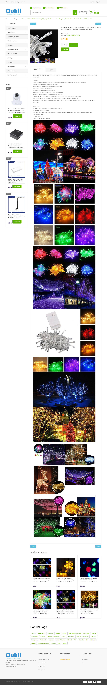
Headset (94, 633)
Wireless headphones (53, 636)
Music (63, 636)
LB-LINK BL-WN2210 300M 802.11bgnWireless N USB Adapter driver (15, 180)
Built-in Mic (86, 633)
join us (14, 666)
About (12, 2)
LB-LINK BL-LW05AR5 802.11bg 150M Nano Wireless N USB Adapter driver (16, 216)
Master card (95, 682)
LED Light (15, 19)
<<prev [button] (33, 24)
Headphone (34, 640)
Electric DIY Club (12, 53)
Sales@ (49, 8)
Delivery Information (43, 659)
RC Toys (10, 62)
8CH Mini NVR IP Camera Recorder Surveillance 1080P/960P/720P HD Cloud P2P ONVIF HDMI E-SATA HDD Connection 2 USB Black (16, 147)
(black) (64, 643)
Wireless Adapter (12, 70)
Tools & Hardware (13, 49)
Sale (8, 88)
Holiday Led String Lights (73, 35)
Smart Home (11, 32)
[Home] (13, 11)
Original (33, 643)
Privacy (23, 2)
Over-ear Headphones (82, 636)
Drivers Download (65, 659)
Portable (53, 643)
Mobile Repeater (12, 28)
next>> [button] (98, 546)
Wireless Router (12, 75)
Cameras (10, 45)
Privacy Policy (42, 669)
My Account (41, 666)
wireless (58, 633)
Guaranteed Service (43, 663)
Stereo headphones (43, 643)
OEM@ (63, 8)
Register (98, 2)
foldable (51, 640)
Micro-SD (92, 640)
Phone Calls (71, 636)
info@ (37, 8)
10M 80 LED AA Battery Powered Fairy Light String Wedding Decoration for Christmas (88, 611)
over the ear (34, 636)
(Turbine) (42, 636)
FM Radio (93, 636)
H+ (87, 640)
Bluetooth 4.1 (41, 633)
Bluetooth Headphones (75, 633)
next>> (98, 24)
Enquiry (65, 49)
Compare (84, 11)
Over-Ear (81, 640)
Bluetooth (50, 633)
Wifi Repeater (11, 66)
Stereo (64, 633)
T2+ (75, 640)
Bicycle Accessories (13, 36)
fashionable (43, 640)
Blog (18, 2)
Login (92, 2)
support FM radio (60, 640)
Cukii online (15, 656)
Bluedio (34, 633)
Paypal (85, 682)
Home (7, 2)
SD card (69, 640)
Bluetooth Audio (12, 41)
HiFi (59, 643)
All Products (12, 23)
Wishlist (84, 13)
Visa (90, 682)
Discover (99, 682)
